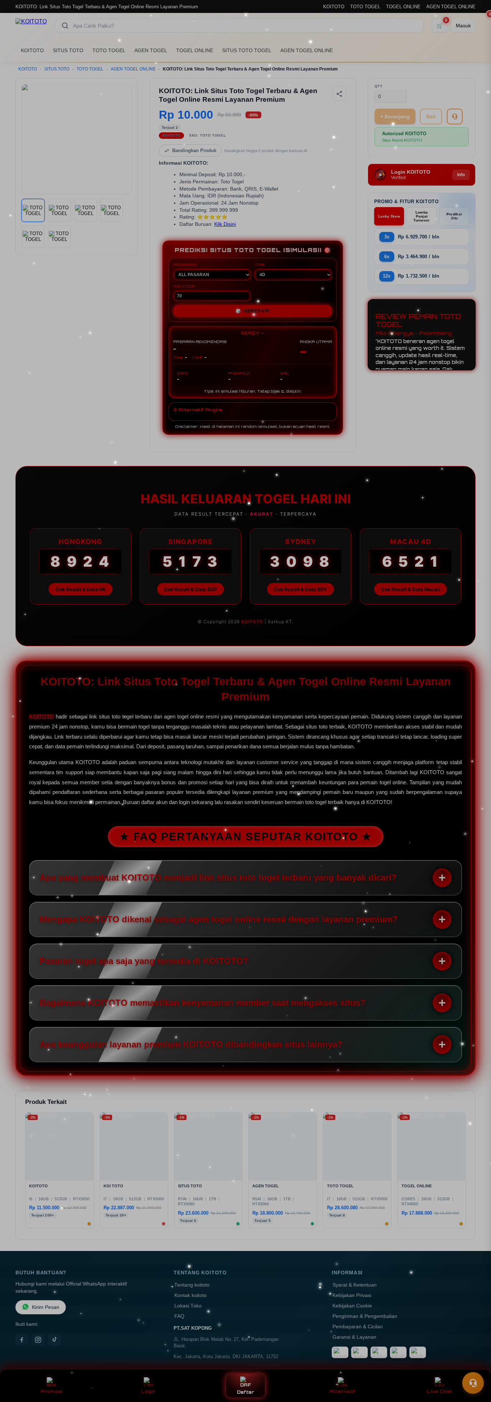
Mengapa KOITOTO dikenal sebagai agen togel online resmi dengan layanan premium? (219, 919)
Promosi (52, 1391)
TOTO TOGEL (365, 6)
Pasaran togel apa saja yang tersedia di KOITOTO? (144, 961)
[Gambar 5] (33, 236)
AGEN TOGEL (150, 50)
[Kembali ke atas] (475, 1365)
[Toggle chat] (473, 1383)
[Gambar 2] (59, 210)
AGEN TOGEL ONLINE (451, 6)
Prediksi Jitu (454, 216)
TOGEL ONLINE (403, 6)
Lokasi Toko (188, 1306)
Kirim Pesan (45, 1307)
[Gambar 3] (85, 210)
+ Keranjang (395, 116)
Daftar (245, 1392)
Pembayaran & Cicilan (357, 1326)
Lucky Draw (389, 216)
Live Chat (439, 1391)
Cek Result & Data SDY (300, 589)
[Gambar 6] (59, 236)
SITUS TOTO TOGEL (246, 50)
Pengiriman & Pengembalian (364, 1316)
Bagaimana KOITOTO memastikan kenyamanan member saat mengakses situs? (203, 1003)
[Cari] (65, 25)
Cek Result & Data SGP (190, 589)
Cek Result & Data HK (81, 589)
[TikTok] (55, 1340)
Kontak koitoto (190, 1295)
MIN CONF (184, 286)
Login (148, 1391)
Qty (379, 86)
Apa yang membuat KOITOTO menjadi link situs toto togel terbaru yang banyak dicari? (218, 877)
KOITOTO (333, 6)
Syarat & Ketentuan (354, 1285)
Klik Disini (225, 224)
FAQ (179, 1316)
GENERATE (252, 311)
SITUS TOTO (68, 50)
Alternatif (343, 1391)
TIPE (259, 264)
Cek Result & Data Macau (410, 589)
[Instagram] (38, 1340)
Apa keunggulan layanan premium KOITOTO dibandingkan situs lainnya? (191, 1044)
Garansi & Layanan (354, 1337)
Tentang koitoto (192, 1285)
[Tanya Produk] (455, 116)
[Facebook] (21, 1340)
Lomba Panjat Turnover (421, 216)
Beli (431, 116)
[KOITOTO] (31, 25)
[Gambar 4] (111, 210)
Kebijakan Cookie (352, 1306)
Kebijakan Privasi (351, 1295)
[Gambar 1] (33, 210)
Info (461, 174)
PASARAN (185, 264)
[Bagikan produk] (339, 94)
